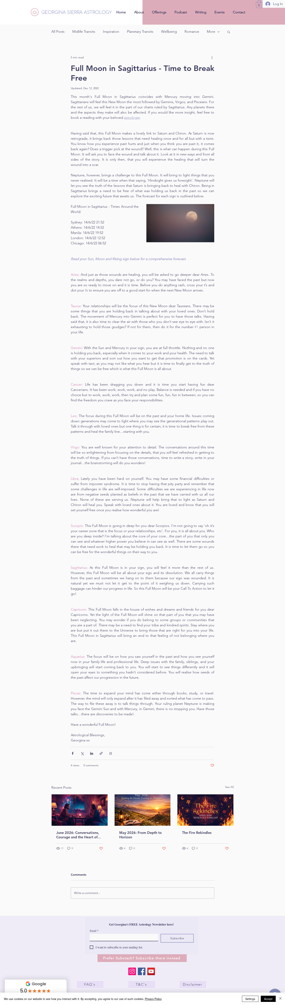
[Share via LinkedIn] (91, 753)
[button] (259, 4)
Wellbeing (169, 31)
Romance (192, 31)
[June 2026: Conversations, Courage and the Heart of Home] (80, 810)
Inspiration (111, 31)
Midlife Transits (83, 31)
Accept (268, 999)
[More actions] (212, 57)
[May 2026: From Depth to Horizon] (143, 810)
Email (94, 930)
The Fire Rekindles (197, 832)
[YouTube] (151, 971)
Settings (250, 999)
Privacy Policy (153, 999)
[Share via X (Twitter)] (82, 753)
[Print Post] (110, 753)
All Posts (58, 31)
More (211, 31)
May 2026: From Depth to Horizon (140, 834)
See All (229, 787)
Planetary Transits (140, 31)
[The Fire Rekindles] (205, 810)
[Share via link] (101, 753)
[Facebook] (141, 971)
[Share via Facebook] (72, 753)
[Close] (280, 999)
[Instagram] (132, 971)
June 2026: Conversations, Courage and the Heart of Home (77, 834)
